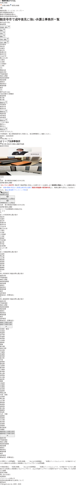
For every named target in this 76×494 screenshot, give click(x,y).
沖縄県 (2, 429)
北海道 (2, 331)
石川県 (2, 377)
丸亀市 (2, 48)
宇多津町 (3, 240)
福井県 (2, 379)
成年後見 (3, 293)
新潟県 (2, 371)
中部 (1, 33)
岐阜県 (2, 367)
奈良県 (2, 389)
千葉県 (2, 352)
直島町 (2, 238)
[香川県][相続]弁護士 (6, 12)
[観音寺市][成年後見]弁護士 (9, 16)
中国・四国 (3, 39)
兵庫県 (2, 387)
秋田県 (2, 338)
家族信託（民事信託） (7, 295)
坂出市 (2, 50)
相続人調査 (3, 76)
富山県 (2, 373)
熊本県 (2, 422)
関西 (1, 36)
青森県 (2, 333)
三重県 (2, 369)
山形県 (2, 340)
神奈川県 (3, 348)
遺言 (1, 87)
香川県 (4, 144)
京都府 (2, 385)
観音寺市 (3, 54)
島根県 (2, 262)
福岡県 (2, 416)
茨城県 (2, 354)
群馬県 (2, 356)
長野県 (2, 375)
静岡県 (2, 362)
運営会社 (3, 482)
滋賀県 (2, 391)
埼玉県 (2, 350)
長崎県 (2, 418)
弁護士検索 (6, 5)
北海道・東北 (3, 27)
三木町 (2, 65)
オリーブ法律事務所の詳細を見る (11, 209)
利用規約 (4, 134)
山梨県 (2, 365)
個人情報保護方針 (15, 134)
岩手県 (2, 335)
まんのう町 (3, 248)
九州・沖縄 (3, 42)
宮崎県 (2, 425)
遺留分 (2, 82)
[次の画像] (3, 177)
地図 (22, 144)
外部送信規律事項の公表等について (12, 480)
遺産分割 (3, 72)
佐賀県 (2, 423)
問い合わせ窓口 (5, 474)
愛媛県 (2, 267)
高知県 (2, 269)
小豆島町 (3, 64)
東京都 (2, 346)
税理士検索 (15, 5)
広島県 (2, 254)
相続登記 (3, 83)
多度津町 (3, 246)
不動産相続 (3, 74)
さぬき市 (3, 56)
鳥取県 (2, 260)
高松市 (2, 46)
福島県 (2, 342)
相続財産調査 (4, 78)
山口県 (2, 258)
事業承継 (3, 85)
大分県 (2, 420)
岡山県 (2, 256)
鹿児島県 (3, 427)
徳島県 (2, 263)
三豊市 (2, 60)
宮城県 (2, 336)
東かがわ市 (3, 58)
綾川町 (2, 242)
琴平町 (2, 244)
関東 (1, 30)
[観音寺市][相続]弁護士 (7, 14)
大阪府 (2, 383)
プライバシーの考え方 (7, 478)
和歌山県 (3, 393)
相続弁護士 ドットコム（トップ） (11, 10)
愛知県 (2, 364)
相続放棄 (3, 80)
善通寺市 (3, 52)
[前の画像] (1, 177)
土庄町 (2, 62)
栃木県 (2, 358)
